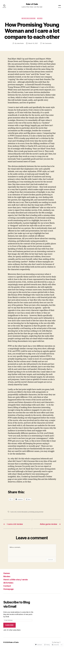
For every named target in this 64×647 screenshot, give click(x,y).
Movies (39, 18)
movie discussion (22, 512)
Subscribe (9, 625)
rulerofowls (20, 43)
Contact (7, 586)
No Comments (47, 43)
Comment (50, 559)
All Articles (8, 583)
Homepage (8, 589)
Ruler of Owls (32, 4)
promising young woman (35, 512)
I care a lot (13, 512)
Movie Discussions (29, 18)
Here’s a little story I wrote (15, 579)
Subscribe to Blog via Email (16, 604)
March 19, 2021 (33, 43)
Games (6, 573)
